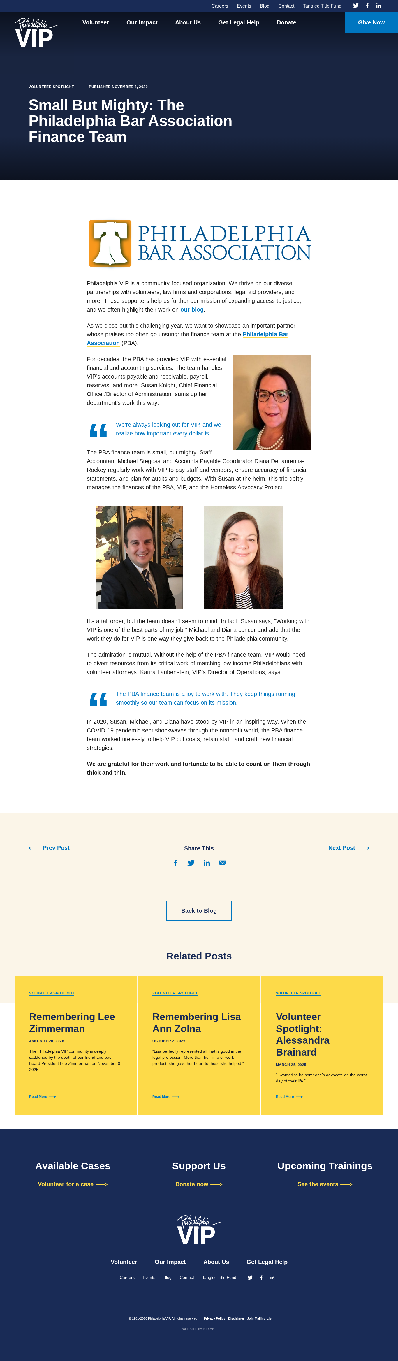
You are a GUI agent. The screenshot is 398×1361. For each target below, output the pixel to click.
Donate (286, 22)
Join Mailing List (259, 1318)
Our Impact (142, 22)
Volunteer (95, 22)
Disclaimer (236, 1318)
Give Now (371, 22)
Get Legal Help (238, 22)
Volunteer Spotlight (51, 87)
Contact (286, 5)
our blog (192, 309)
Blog (265, 5)
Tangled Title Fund (322, 5)
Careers (220, 5)
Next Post (341, 848)
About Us (188, 22)
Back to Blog (199, 911)
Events (244, 5)
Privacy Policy (214, 1318)
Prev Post (56, 848)
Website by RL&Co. (199, 1329)
